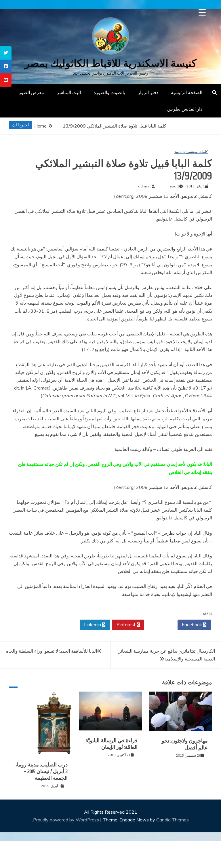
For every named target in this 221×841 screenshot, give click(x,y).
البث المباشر (69, 92)
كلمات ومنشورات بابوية (191, 152)
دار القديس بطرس (184, 109)
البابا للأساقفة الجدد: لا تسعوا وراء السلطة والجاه (51, 651)
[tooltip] (6, 53)
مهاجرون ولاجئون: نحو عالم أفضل (185, 744)
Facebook (192, 624)
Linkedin (93, 624)
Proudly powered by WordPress (66, 820)
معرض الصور (31, 92)
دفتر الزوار (148, 92)
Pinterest (127, 624)
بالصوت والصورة (109, 92)
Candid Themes (172, 820)
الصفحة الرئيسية (186, 92)
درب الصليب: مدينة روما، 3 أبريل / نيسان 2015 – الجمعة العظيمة (41, 771)
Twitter (159, 624)
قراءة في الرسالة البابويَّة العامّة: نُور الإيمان (111, 743)
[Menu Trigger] (202, 12)
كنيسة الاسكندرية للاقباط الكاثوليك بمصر (110, 63)
